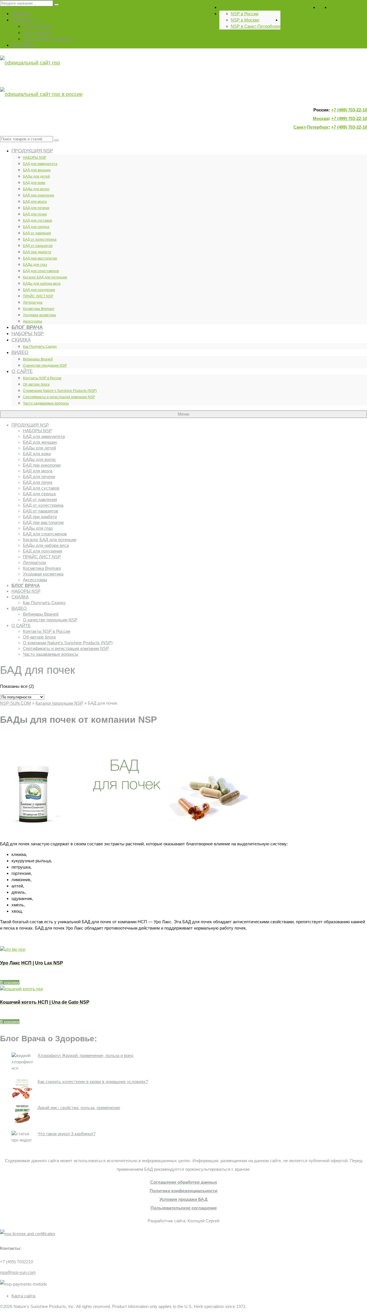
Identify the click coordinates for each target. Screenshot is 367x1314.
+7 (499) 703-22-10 (349, 109)
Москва (321, 118)
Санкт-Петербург (311, 127)
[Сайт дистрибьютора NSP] (183, 78)
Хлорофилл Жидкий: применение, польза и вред (85, 1055)
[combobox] (26, 139)
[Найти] (56, 140)
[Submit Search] (56, 4)
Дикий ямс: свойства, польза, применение (79, 1107)
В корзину (9, 982)
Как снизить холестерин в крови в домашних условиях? (93, 1081)
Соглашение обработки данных (183, 1182)
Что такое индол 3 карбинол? (66, 1133)
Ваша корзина (349, 7)
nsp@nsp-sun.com (18, 1272)
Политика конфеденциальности (183, 1190)
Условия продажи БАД (183, 1199)
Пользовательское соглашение (184, 1207)
